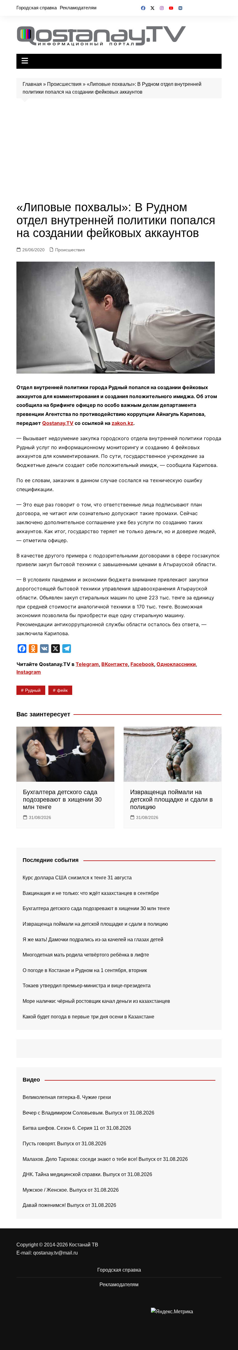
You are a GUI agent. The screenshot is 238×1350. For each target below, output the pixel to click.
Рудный (33, 690)
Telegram (87, 664)
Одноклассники (176, 664)
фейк (62, 690)
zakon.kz (122, 423)
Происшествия (64, 84)
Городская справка (36, 7)
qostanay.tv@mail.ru (55, 1252)
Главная (32, 84)
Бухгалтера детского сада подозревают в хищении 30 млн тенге (62, 799)
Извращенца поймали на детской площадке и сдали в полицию (171, 799)
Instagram (28, 672)
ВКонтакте (114, 664)
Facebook (142, 664)
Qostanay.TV (57, 423)
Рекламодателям (78, 7)
